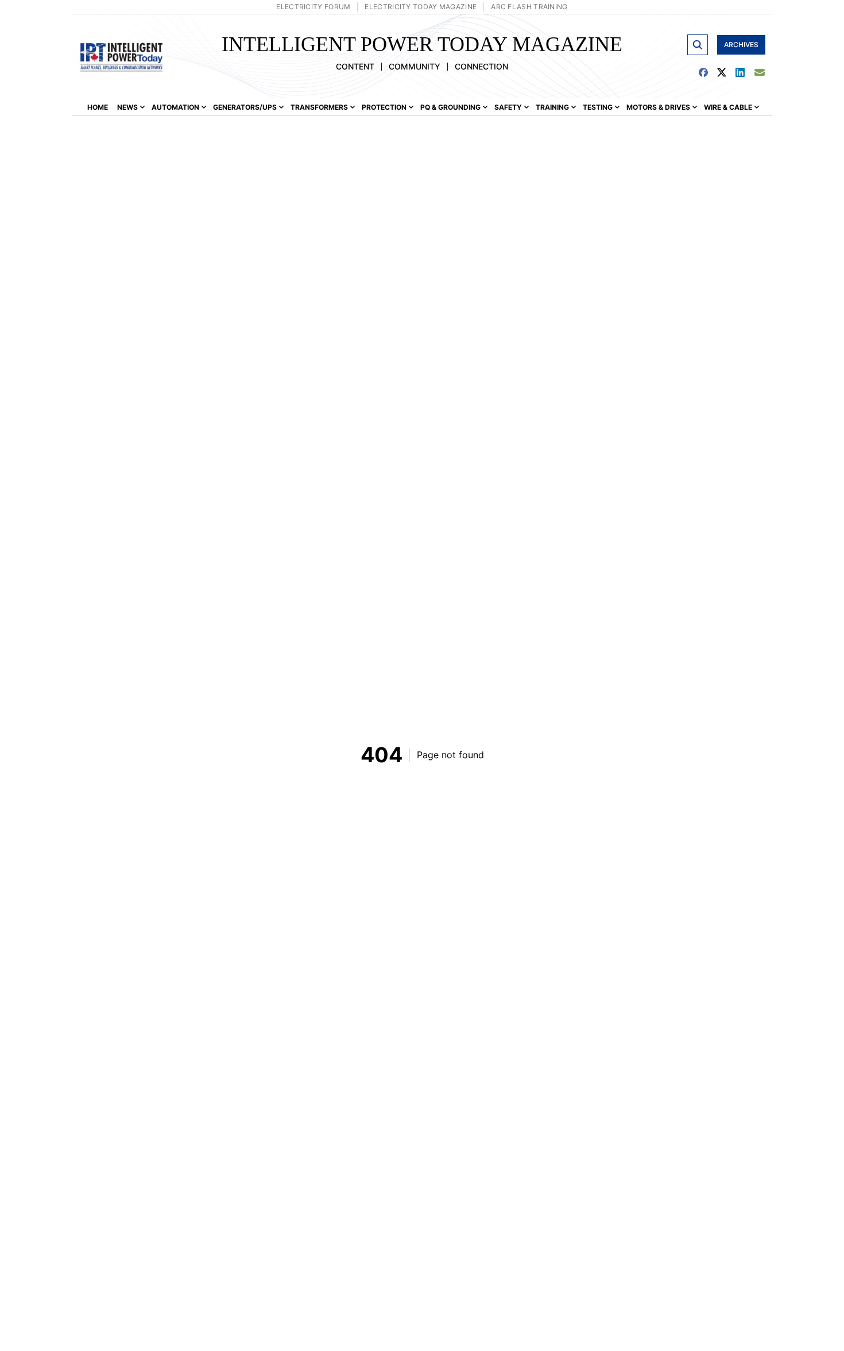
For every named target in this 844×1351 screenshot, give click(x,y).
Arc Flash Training (529, 6)
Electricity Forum (313, 6)
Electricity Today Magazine (421, 6)
